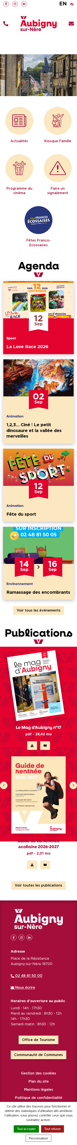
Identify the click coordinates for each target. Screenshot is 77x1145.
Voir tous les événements (39, 610)
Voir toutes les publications (38, 885)
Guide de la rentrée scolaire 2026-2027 (38, 843)
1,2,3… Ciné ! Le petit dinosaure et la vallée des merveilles (34, 430)
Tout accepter (26, 1129)
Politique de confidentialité (38, 1098)
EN (63, 3)
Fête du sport (21, 514)
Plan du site (38, 1081)
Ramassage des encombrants (38, 592)
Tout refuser (52, 1129)
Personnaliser (38, 1138)
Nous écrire (24, 987)
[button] (5, 23)
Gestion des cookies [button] (38, 1073)
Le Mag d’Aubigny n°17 (38, 727)
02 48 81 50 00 (28, 975)
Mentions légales (38, 1089)
